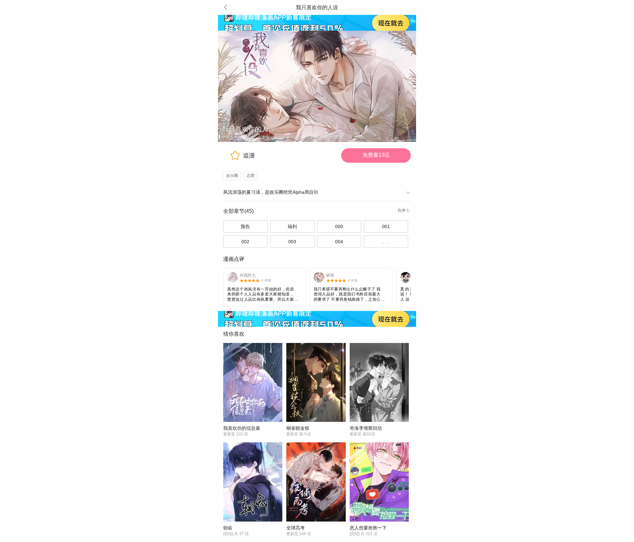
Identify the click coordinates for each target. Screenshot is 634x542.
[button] (226, 7)
